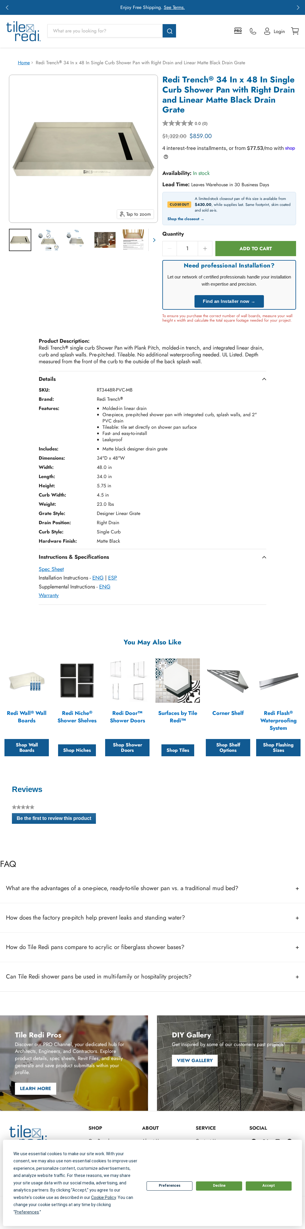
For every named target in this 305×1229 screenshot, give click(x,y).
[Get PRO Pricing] (238, 31)
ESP (112, 578)
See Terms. (174, 7)
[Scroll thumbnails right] (153, 240)
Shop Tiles (177, 750)
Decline (219, 1185)
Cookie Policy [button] (103, 1197)
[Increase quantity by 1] (205, 248)
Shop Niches (77, 750)
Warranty (49, 595)
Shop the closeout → (185, 219)
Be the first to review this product (56, 819)
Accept (268, 1185)
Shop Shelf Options (228, 747)
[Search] (169, 30)
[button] (7, 7)
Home (24, 63)
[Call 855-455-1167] (253, 31)
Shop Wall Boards (27, 747)
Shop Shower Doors (127, 747)
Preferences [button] (27, 1212)
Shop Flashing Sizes (278, 747)
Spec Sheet (51, 569)
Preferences (169, 1185)
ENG (98, 578)
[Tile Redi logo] (23, 31)
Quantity (173, 234)
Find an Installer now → (229, 301)
